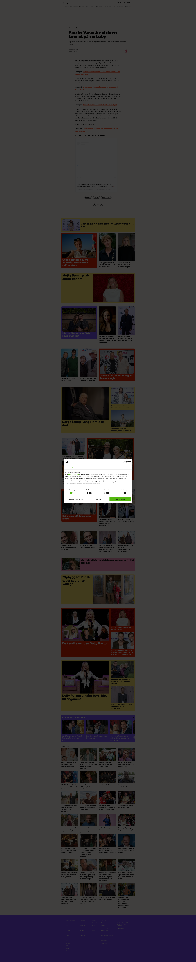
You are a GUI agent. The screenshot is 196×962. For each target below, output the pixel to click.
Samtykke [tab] (72, 467)
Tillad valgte (98, 499)
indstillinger (126, 480)
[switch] (89, 493)
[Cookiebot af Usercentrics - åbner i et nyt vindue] (124, 462)
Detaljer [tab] (89, 467)
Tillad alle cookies (120, 499)
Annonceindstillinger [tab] (106, 467)
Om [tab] (124, 467)
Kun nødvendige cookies (76, 499)
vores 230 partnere (73, 474)
